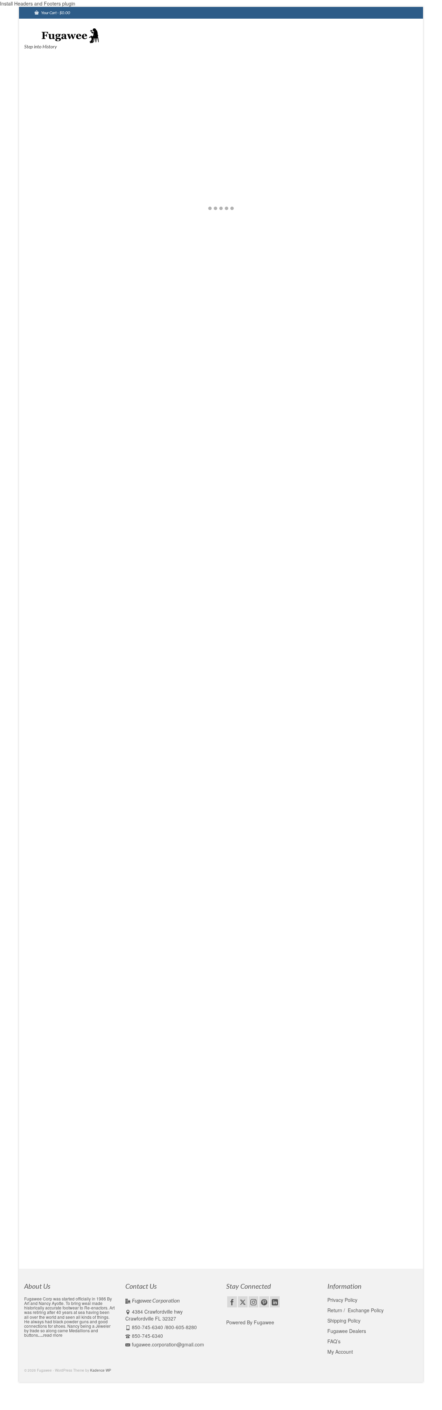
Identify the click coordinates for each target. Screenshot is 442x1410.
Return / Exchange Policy (355, 1310)
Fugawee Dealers (347, 1330)
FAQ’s (333, 1341)
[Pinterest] (264, 1301)
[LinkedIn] (275, 1301)
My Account (340, 1351)
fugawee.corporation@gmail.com (168, 1344)
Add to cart (133, 444)
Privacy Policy (342, 1299)
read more (53, 1335)
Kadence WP (100, 1370)
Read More (224, 924)
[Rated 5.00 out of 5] (283, 424)
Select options (58, 457)
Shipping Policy (344, 1320)
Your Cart (55, 12)
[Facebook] (232, 1301)
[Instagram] (253, 1301)
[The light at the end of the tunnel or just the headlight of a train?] (95, 1100)
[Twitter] (243, 1301)
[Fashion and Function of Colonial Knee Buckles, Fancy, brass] (95, 915)
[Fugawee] (86, 35)
